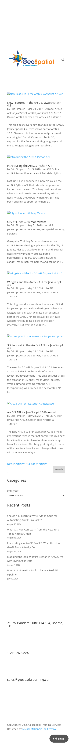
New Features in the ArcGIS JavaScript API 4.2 (34, 104)
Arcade (49, 108)
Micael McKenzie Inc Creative (39, 729)
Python (57, 173)
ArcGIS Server (24, 117)
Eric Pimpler (18, 108)
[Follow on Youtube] (62, 16)
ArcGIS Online (51, 169)
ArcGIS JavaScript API (40, 113)
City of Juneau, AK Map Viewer (26, 222)
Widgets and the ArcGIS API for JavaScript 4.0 (34, 283)
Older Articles (39, 464)
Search (59, 469)
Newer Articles (15, 464)
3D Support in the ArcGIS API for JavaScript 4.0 (35, 346)
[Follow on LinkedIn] (55, 16)
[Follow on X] (48, 16)
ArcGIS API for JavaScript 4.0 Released (31, 412)
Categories (13, 491)
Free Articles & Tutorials (47, 117)
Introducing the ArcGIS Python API (29, 166)
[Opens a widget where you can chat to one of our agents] (59, 739)
